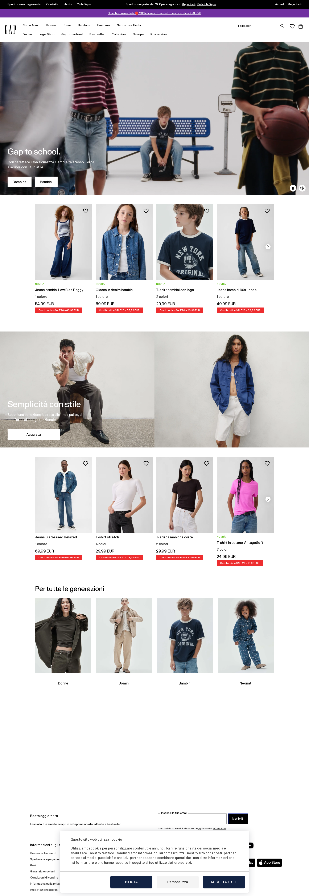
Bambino (103, 25)
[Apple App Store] (269, 863)
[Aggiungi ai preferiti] (85, 211)
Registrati (188, 4)
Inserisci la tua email (174, 813)
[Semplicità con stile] (154, 389)
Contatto (52, 4)
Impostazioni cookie (44, 889)
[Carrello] (300, 26)
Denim (27, 34)
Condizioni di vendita (44, 877)
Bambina (84, 25)
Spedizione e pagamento (24, 4)
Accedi (279, 4)
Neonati (246, 683)
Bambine (19, 182)
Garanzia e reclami (42, 871)
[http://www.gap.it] (10, 29)
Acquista (33, 435)
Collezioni (119, 34)
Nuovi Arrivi (31, 25)
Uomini (124, 683)
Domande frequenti (43, 853)
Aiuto (68, 4)
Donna (51, 25)
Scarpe (138, 34)
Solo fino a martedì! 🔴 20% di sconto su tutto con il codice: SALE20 (154, 13)
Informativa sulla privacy (46, 883)
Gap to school (72, 34)
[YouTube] (249, 845)
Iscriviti (238, 819)
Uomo (67, 25)
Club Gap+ (84, 4)
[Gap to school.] (154, 118)
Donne (63, 683)
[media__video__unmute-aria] (302, 188)
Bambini (46, 182)
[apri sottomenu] (41, 25)
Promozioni (159, 34)
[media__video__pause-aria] (293, 188)
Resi (33, 865)
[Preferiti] (292, 26)
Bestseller (97, 34)
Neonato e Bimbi (129, 25)
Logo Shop (47, 34)
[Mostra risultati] (282, 26)
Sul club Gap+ (206, 4)
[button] (268, 246)
